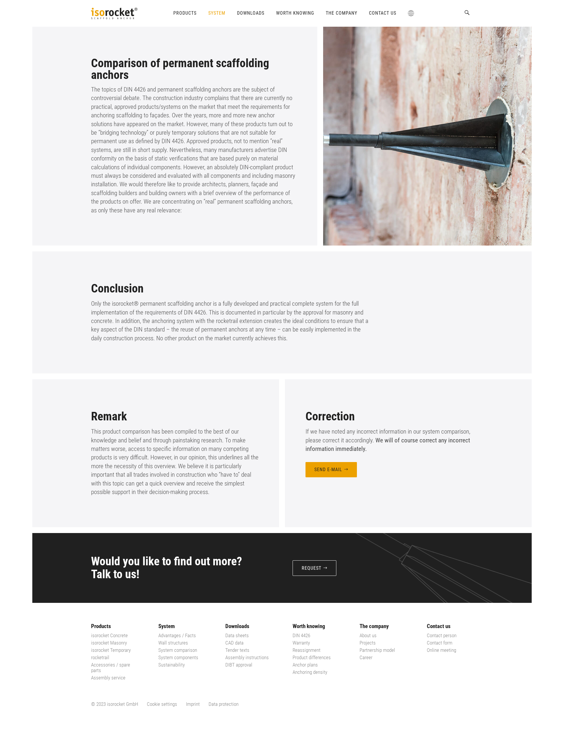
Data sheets (237, 635)
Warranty (301, 643)
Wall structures (173, 643)
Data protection (224, 704)
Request (311, 568)
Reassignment (306, 650)
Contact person (441, 635)
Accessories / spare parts (110, 667)
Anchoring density (310, 672)
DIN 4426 (301, 635)
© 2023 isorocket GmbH (114, 704)
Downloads (250, 13)
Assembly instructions (247, 657)
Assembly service (108, 678)
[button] (467, 12)
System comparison (177, 650)
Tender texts (237, 650)
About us (368, 635)
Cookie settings (162, 704)
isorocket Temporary (111, 650)
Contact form (439, 643)
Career (366, 657)
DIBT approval (238, 665)
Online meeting (441, 650)
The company (341, 13)
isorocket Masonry (109, 643)
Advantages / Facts (177, 635)
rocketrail (100, 657)
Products (185, 13)
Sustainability (171, 665)
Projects (368, 643)
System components (178, 657)
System (216, 13)
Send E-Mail (328, 469)
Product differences (312, 657)
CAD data (234, 643)
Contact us (382, 13)
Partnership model (377, 650)
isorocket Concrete (109, 635)
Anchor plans (305, 665)
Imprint (193, 704)
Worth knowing (295, 13)
